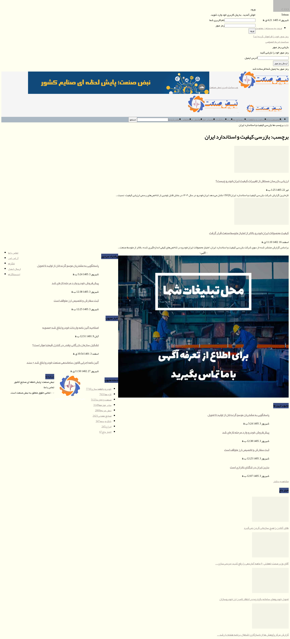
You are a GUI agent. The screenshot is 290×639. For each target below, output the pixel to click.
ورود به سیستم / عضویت (268, 28)
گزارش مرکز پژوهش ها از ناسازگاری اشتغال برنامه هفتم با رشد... (253, 634)
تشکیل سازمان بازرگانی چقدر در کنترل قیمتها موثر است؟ (65, 345)
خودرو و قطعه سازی (252, 119)
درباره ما (172, 119)
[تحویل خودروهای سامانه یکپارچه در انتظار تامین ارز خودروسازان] (270, 592)
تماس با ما (182, 119)
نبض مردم (192, 119)
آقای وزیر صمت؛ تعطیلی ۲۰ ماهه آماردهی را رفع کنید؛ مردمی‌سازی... (252, 563)
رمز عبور (219, 25)
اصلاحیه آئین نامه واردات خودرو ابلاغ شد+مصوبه (70, 328)
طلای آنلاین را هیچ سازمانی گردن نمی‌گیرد (266, 528)
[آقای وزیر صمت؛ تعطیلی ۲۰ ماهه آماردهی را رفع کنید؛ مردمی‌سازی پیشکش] (270, 556)
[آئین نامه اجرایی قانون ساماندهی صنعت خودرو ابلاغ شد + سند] (281, 11)
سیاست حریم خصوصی (277, 41)
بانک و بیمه (217, 119)
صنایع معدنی (235, 119)
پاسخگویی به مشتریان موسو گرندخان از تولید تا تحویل (238, 415)
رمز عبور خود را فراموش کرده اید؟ (271, 36)
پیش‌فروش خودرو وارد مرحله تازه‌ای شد (245, 432)
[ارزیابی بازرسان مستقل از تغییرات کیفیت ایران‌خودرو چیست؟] (261, 172)
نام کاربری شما (216, 20)
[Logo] (263, 111)
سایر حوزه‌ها (204, 119)
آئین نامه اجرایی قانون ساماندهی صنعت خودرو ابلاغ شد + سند (63, 362)
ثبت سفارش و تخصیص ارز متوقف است (246, 450)
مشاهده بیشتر (281, 481)
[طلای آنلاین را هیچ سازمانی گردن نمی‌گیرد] (270, 521)
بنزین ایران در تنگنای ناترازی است (249, 467)
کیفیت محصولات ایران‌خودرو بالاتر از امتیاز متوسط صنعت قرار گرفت (249, 233)
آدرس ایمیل (251, 58)
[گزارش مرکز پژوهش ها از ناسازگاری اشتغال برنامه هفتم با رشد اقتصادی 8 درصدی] (270, 627)
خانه (286, 125)
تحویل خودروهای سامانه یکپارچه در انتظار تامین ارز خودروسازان (254, 599)
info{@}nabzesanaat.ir (31, 387)
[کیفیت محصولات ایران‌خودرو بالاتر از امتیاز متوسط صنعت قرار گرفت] (261, 224)
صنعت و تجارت (269, 119)
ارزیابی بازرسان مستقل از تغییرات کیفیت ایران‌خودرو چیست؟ (252, 181)
